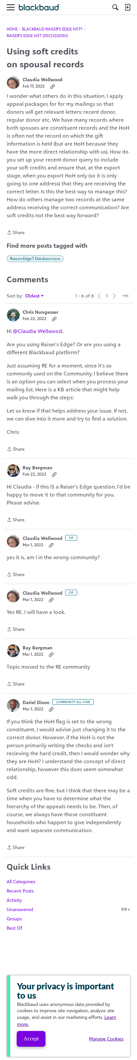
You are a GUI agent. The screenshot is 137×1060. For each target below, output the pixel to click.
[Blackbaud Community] (39, 7)
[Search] (115, 7)
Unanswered (68, 909)
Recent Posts (20, 891)
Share (16, 233)
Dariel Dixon (36, 702)
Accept (31, 1038)
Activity (14, 900)
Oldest (32, 296)
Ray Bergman (38, 467)
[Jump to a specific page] (125, 296)
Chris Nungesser (40, 312)
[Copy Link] (53, 86)
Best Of (14, 928)
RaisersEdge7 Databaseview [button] (35, 258)
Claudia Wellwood (43, 79)
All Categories (21, 881)
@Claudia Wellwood (37, 331)
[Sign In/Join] (127, 7)
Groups (14, 918)
